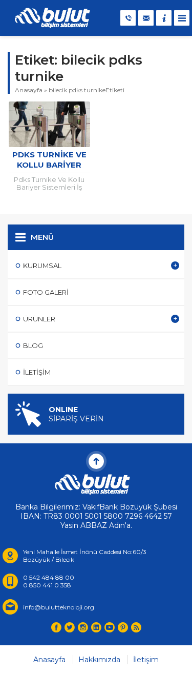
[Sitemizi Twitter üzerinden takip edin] (70, 627)
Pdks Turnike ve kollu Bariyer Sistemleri (49, 165)
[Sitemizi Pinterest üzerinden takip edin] (123, 627)
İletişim (146, 659)
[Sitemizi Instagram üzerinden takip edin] (83, 627)
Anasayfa (28, 90)
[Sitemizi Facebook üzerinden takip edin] (56, 627)
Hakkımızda (99, 659)
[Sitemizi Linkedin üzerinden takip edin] (96, 627)
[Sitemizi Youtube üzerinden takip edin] (109, 627)
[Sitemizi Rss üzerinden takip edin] (136, 627)
